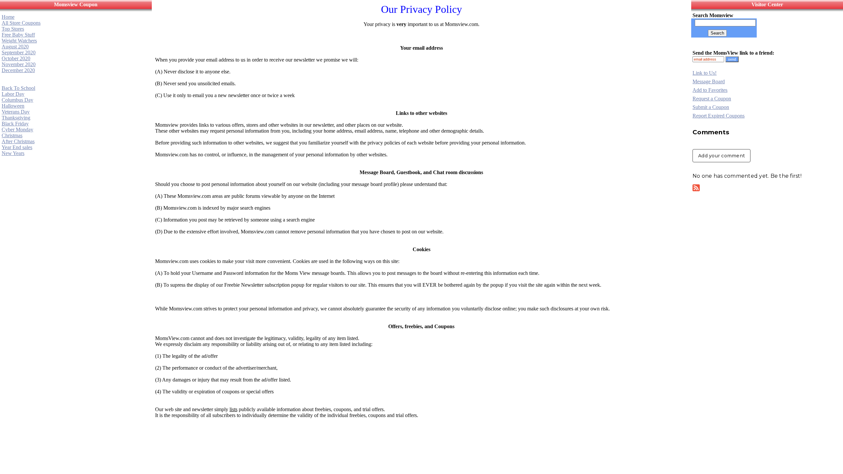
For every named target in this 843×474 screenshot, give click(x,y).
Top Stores (13, 29)
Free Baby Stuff (18, 35)
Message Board (709, 81)
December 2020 (18, 70)
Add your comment (721, 156)
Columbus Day (17, 100)
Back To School (18, 88)
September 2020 (19, 52)
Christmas (12, 135)
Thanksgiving (16, 117)
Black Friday (15, 123)
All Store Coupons (21, 23)
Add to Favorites (710, 90)
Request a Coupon (712, 98)
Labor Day (13, 94)
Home (8, 17)
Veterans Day (16, 112)
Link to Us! (705, 73)
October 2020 (16, 58)
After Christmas (18, 141)
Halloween (13, 106)
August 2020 (15, 46)
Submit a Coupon (711, 107)
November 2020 (19, 64)
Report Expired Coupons (719, 115)
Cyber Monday (17, 129)
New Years (13, 153)
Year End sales (17, 147)
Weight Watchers (19, 40)
